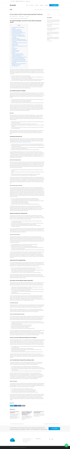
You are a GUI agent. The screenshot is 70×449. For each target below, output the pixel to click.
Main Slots (13, 28)
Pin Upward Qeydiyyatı (15, 50)
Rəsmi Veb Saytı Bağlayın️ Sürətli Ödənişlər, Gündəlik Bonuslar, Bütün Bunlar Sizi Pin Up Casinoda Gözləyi (27, 413)
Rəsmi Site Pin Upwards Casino (17, 30)
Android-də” (14, 49)
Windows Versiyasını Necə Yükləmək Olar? (18, 32)
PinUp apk (27, 16)
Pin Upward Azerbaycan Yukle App (17, 53)
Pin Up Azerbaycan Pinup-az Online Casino (17, 423)
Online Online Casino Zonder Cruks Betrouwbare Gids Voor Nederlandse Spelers (53, 33)
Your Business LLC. (16, 447)
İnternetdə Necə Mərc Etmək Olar (17, 31)
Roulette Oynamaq (15, 44)
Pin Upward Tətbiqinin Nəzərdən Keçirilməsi (18, 59)
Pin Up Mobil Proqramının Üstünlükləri (18, 27)
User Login (28, 1)
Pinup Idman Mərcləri (15, 51)
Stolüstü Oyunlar (14, 48)
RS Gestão (13, 5)
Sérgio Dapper (21, 16)
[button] (12, 405)
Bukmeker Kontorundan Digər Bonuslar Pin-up (19, 57)
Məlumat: (13, 52)
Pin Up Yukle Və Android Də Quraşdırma (18, 58)
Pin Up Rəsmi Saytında (15, 38)
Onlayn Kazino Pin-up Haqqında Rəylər (18, 35)
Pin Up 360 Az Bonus (15, 65)
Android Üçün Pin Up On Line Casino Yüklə (18, 60)
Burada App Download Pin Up (16, 29)
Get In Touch (54, 428)
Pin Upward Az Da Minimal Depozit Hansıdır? (19, 39)
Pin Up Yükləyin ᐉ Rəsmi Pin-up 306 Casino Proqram (39, 412)
